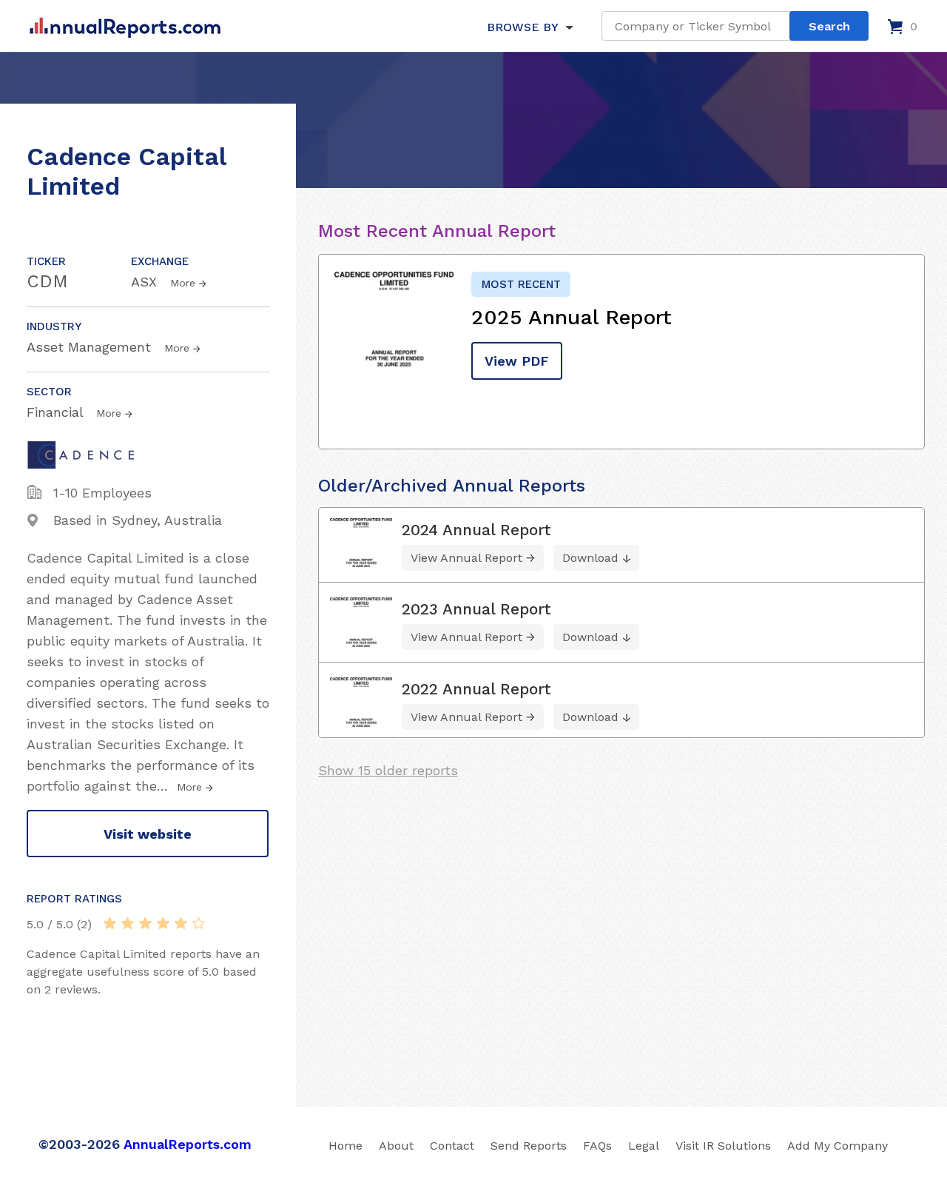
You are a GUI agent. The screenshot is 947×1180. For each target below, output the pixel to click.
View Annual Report (466, 558)
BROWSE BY (522, 27)
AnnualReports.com (188, 1144)
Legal (643, 1146)
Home (345, 1146)
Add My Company (837, 1146)
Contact (452, 1146)
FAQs (597, 1146)
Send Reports (529, 1146)
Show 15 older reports (388, 770)
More (182, 283)
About (396, 1146)
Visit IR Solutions (723, 1146)
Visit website (148, 834)
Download (590, 558)
